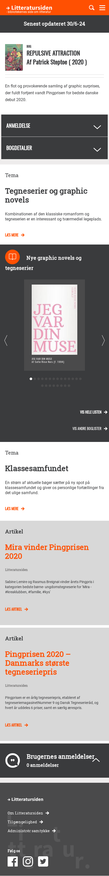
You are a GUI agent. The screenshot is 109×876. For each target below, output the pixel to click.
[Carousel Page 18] (54, 386)
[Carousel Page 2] (35, 379)
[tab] (54, 126)
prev (6, 340)
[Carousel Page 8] (57, 379)
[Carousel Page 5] (46, 379)
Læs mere (12, 234)
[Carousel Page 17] (50, 386)
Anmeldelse (18, 125)
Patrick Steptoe (50, 61)
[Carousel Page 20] (61, 386)
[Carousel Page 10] (65, 379)
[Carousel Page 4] (42, 379)
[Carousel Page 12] (73, 379)
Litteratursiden (16, 570)
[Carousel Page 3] (38, 379)
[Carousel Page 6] (50, 379)
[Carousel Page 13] (76, 379)
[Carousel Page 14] (80, 379)
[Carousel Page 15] (42, 386)
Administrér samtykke (29, 830)
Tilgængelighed (22, 821)
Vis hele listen (90, 412)
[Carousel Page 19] (57, 386)
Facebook (13, 861)
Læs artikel (13, 609)
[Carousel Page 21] (65, 386)
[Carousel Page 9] (61, 379)
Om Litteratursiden (25, 813)
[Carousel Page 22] (69, 386)
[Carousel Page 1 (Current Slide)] (31, 379)
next (103, 340)
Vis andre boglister (86, 428)
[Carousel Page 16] (46, 386)
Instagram (28, 861)
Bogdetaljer (19, 148)
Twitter (43, 861)
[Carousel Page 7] (54, 379)
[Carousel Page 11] (69, 379)
